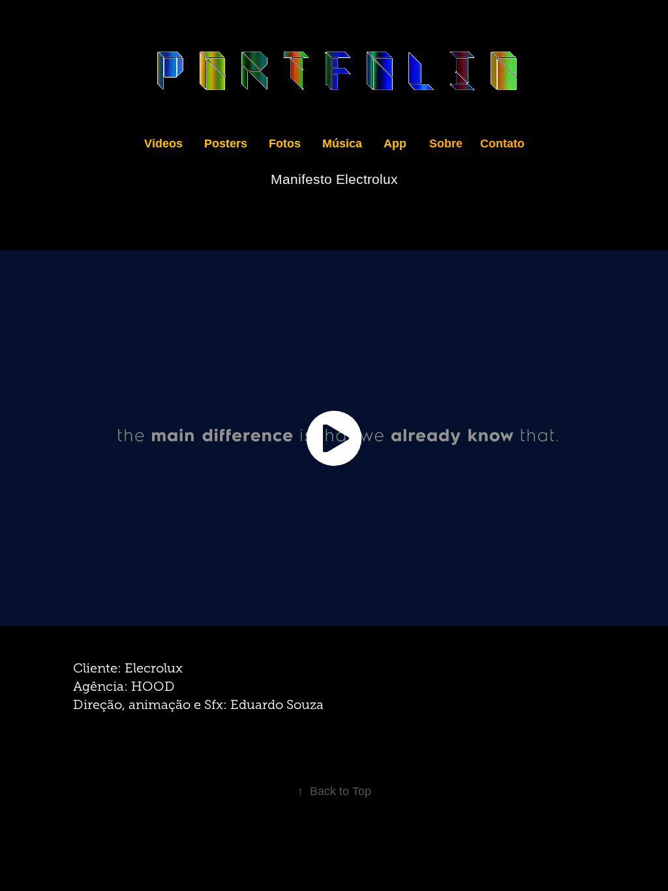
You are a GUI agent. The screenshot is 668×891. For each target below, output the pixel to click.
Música (342, 143)
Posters (225, 143)
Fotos (285, 143)
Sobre (446, 143)
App (395, 143)
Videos (163, 143)
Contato (502, 143)
